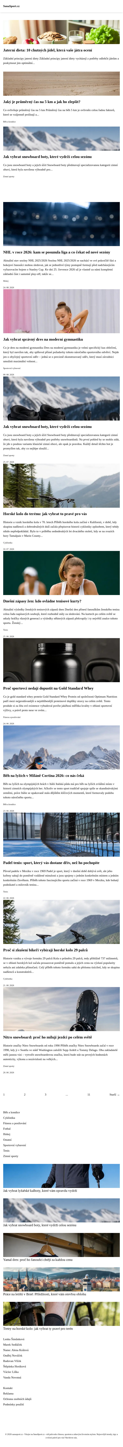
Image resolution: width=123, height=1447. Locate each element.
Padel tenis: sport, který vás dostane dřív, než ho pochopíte (51, 863)
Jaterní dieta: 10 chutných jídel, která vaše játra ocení (47, 50)
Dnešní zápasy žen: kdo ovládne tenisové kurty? (42, 601)
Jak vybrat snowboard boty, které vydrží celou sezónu (47, 157)
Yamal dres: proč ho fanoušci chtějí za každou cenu (38, 1259)
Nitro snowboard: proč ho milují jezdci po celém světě (47, 1037)
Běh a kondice (9, 122)
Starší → (115, 1094)
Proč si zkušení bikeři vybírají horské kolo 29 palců (45, 950)
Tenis (5, 630)
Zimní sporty (8, 176)
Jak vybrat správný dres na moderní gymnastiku (43, 339)
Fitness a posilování (11, 717)
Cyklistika (7, 543)
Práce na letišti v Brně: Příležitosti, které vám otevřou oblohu (44, 1294)
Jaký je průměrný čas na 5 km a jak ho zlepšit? (41, 102)
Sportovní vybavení (11, 368)
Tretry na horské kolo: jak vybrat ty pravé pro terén (38, 1328)
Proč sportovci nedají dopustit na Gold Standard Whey (48, 688)
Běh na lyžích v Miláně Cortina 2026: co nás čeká (43, 775)
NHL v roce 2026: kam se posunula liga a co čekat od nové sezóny (56, 252)
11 (88, 1094)
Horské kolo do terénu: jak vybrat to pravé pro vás (45, 514)
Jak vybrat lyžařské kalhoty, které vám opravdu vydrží (40, 1190)
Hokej (5, 281)
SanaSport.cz (11, 6)
